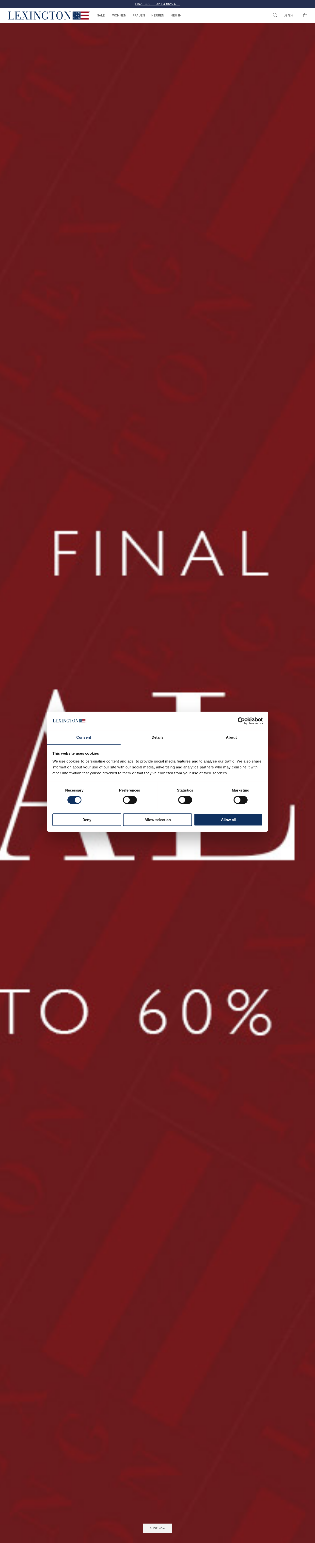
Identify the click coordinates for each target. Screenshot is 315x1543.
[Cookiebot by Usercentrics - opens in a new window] (241, 721)
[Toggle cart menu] (305, 15)
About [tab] (231, 737)
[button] (49, 15)
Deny (86, 819)
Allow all (228, 819)
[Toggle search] (274, 15)
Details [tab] (158, 737)
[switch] (130, 800)
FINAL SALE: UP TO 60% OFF (157, 3)
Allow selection (157, 819)
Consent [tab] (83, 737)
